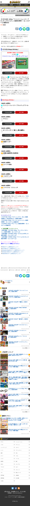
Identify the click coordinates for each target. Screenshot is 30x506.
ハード (2, 469)
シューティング (4, 447)
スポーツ (17, 447)
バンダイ (18, 270)
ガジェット (18, 469)
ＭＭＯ (2, 464)
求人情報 (17, 478)
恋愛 (1, 453)
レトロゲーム (10, 16)
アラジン (24, 270)
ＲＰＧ (2, 441)
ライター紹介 (23, 491)
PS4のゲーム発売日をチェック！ (10, 247)
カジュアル (18, 464)
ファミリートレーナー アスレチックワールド (18, 267)
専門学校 (2, 475)
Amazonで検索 (9, 72)
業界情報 (2, 478)
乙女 (16, 453)
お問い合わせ (7, 491)
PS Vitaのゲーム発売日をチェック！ (11, 248)
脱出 (16, 461)
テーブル (17, 458)
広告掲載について (15, 491)
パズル (2, 444)
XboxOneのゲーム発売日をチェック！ (11, 253)
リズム (17, 455)
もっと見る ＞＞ (26, 348)
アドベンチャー (19, 450)
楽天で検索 (21, 72)
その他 (2, 480)
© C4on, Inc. (15, 501)
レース (2, 450)
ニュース (3, 4)
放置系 (2, 461)
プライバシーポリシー (17, 493)
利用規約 (10, 493)
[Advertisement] (15, 261)
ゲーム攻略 (19, 4)
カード (2, 455)
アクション (18, 444)
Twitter (27, 196)
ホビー (17, 466)
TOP (1, 16)
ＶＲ (1, 472)
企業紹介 (17, 475)
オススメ (26, 4)
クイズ (2, 458)
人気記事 (11, 4)
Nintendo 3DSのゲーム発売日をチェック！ (13, 252)
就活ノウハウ (18, 472)
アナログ (2, 466)
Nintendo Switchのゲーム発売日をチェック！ (13, 250)
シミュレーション (19, 441)
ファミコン (12, 270)
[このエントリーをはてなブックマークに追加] (27, 30)
